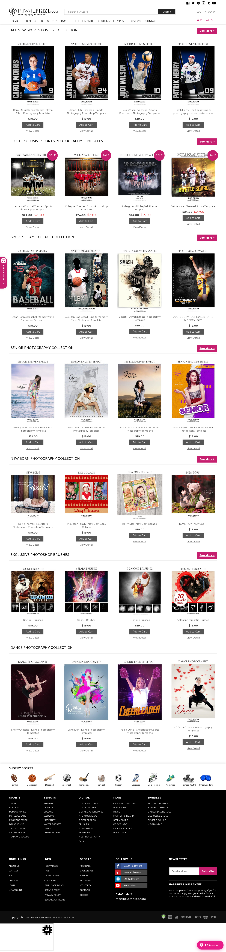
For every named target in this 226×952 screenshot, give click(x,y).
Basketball (86, 871)
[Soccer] (121, 778)
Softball (85, 890)
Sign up (211, 11)
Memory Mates (17, 812)
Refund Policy (52, 890)
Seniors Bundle (157, 820)
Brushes (84, 824)
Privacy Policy (52, 895)
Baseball (85, 875)
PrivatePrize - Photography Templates (52, 917)
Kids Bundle (155, 824)
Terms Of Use (51, 875)
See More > (207, 30)
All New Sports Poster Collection (44, 30)
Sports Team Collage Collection (42, 237)
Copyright (50, 880)
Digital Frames (87, 820)
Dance (47, 828)
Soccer (84, 895)
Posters (14, 807)
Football (85, 866)
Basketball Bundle (159, 812)
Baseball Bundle (158, 807)
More (117, 797)
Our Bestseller (32, 20)
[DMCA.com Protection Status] (163, 918)
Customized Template (112, 20)
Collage (48, 812)
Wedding (49, 816)
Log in (200, 11)
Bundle (66, 20)
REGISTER (14, 880)
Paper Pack (120, 832)
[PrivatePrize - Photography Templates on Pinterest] (198, 3)
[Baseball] (52, 778)
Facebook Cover (122, 828)
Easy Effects (86, 828)
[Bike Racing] (156, 778)
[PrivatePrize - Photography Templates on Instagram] (203, 3)
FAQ (46, 871)
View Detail (32, 131)
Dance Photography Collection (42, 648)
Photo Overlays (88, 816)
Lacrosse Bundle (158, 816)
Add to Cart (33, 125)
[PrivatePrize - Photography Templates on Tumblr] (208, 3)
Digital (84, 797)
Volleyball (86, 880)
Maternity (50, 820)
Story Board (120, 820)
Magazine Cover (18, 820)
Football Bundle (158, 803)
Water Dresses (52, 824)
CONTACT (13, 871)
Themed (13, 803)
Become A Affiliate (54, 900)
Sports (15, 797)
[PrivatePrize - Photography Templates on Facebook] (188, 3)
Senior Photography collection (42, 348)
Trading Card (17, 828)
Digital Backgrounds (91, 812)
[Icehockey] (86, 778)
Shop (51, 20)
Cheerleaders (52, 832)
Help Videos (51, 866)
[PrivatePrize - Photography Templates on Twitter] (193, 3)
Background (16, 824)
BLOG (11, 875)
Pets (81, 841)
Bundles (154, 797)
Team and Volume (19, 837)
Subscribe (208, 871)
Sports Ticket (17, 832)
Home (14, 20)
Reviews (135, 20)
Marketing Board (123, 816)
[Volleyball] (69, 778)
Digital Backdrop (89, 803)
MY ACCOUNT (15, 890)
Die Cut (117, 812)
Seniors (50, 797)
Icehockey (85, 885)
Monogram (119, 807)
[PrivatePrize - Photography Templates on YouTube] (214, 3)
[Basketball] (34, 778)
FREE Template (84, 20)
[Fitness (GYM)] (190, 778)
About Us (14, 866)
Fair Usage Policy (54, 885)
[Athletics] (173, 778)
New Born (84, 832)
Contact (151, 20)
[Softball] (104, 778)
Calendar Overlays (124, 803)
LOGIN (12, 885)
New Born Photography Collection (45, 459)
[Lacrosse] (138, 778)
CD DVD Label (120, 824)
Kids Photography (89, 837)
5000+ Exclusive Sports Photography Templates (57, 141)
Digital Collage (87, 807)
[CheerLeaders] (207, 778)
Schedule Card (17, 816)
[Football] (17, 778)
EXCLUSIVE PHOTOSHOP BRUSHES (40, 555)
